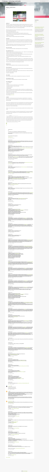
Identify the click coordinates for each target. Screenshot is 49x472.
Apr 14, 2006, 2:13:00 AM (11, 284)
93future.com (26, 332)
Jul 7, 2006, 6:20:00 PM (11, 362)
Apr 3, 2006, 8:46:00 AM (11, 271)
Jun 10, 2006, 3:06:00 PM (11, 340)
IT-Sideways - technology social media (11, 1)
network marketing (27, 347)
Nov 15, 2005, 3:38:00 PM (11, 180)
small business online (15, 156)
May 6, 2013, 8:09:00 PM (11, 423)
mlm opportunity (17, 253)
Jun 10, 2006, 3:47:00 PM (11, 344)
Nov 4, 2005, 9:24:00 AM (11, 168)
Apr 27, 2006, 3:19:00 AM (11, 312)
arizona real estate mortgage (20, 371)
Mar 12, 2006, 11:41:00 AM (11, 227)
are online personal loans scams (14, 354)
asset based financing (20, 378)
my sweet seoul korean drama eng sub (20, 448)
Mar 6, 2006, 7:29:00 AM (11, 206)
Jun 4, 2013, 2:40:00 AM (11, 455)
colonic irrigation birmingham (15, 408)
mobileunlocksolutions (11, 402)
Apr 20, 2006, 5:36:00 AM (11, 306)
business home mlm (15, 316)
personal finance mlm (26, 320)
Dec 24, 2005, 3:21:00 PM (11, 195)
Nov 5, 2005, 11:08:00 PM (11, 173)
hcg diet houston (16, 421)
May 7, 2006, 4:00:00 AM (11, 329)
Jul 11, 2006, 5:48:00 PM (11, 380)
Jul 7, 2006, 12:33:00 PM (11, 356)
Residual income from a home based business (17, 178)
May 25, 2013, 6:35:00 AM (11, 435)
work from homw (29, 239)
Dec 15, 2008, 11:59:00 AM (11, 389)
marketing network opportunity (22, 198)
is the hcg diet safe (13, 422)
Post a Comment (8, 457)
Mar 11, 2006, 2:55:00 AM (11, 221)
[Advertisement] (19, 464)
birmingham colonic (13, 454)
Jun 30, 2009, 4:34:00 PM (11, 399)
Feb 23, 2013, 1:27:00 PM (11, 409)
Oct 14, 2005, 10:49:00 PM (11, 143)
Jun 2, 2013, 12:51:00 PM (11, 449)
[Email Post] (6, 123)
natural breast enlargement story (15, 434)
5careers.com (26, 224)
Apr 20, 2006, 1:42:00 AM (11, 299)
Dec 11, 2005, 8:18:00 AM (11, 189)
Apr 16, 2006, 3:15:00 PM (11, 290)
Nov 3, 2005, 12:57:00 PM (11, 159)
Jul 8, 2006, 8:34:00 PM (11, 367)
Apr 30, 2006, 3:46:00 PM (11, 317)
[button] (6, 9)
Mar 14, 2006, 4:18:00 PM (11, 232)
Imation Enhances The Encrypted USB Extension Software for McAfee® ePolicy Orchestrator (39, 35)
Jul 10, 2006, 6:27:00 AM (11, 373)
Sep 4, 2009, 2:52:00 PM (11, 403)
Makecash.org (18, 142)
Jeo (8, 391)
